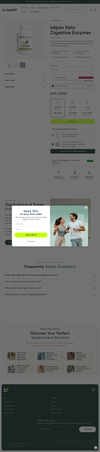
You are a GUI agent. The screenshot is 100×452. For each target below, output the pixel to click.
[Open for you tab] (95, 447)
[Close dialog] (86, 207)
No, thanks (31, 241)
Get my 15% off (31, 235)
